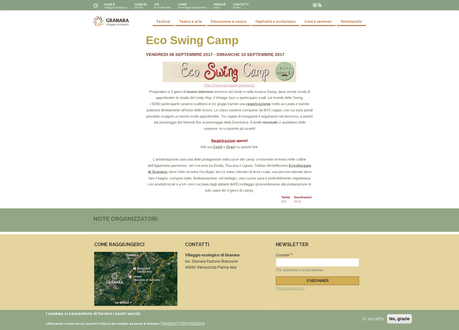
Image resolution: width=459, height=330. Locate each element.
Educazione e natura (228, 21)
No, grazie (399, 318)
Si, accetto (373, 318)
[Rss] (320, 5)
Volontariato (351, 21)
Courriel (283, 255)
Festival (163, 21)
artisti (297, 201)
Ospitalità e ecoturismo (275, 21)
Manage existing (290, 288)
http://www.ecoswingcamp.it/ (229, 85)
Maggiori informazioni (183, 323)
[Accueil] (111, 21)
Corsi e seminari (318, 21)
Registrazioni (223, 141)
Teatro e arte (190, 21)
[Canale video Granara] (315, 5)
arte (283, 201)
